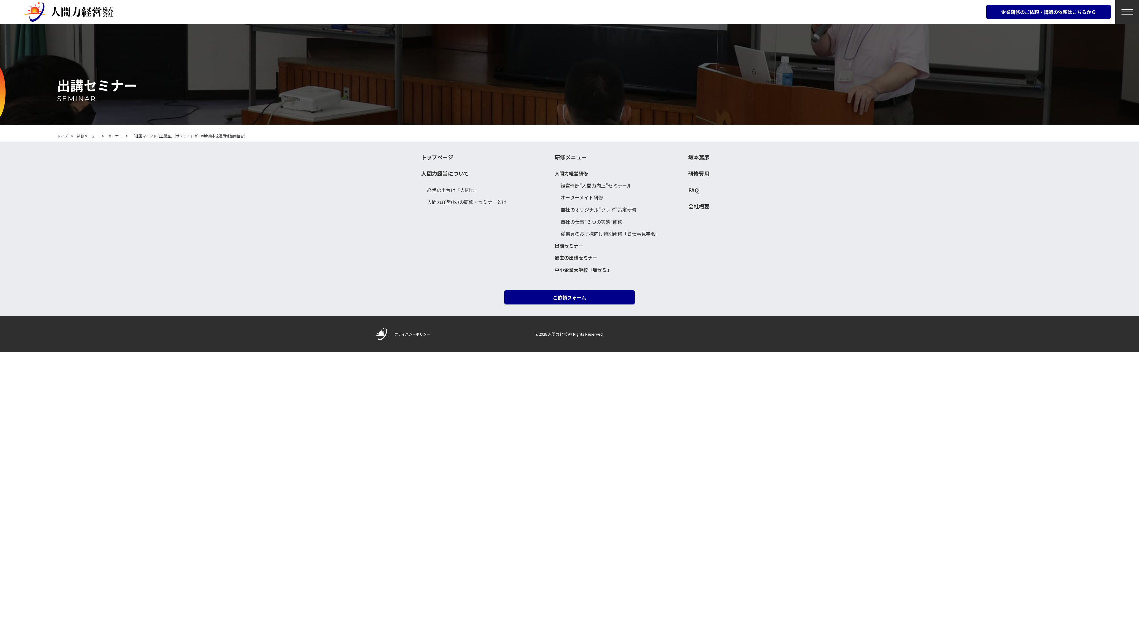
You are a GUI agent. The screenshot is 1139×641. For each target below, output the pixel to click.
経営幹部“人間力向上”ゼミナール (596, 185)
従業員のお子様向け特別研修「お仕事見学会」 (610, 233)
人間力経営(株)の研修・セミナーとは (467, 201)
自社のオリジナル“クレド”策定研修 (599, 209)
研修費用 (699, 173)
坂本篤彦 (699, 157)
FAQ (693, 190)
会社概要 (699, 206)
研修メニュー (571, 157)
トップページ (437, 157)
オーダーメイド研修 (582, 197)
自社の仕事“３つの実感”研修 (591, 221)
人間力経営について (445, 173)
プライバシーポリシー (412, 334)
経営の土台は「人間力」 (453, 189)
